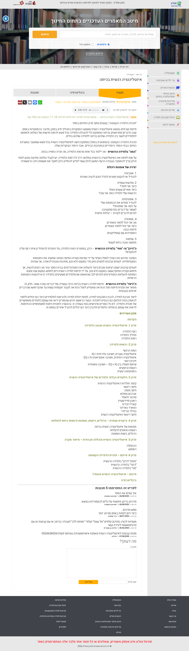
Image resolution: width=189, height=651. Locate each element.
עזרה (106, 67)
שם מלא (132, 582)
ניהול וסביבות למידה (57, 605)
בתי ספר (117, 605)
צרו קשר (97, 67)
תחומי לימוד (61, 621)
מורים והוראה (60, 600)
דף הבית (124, 67)
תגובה (133, 547)
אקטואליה (130, 74)
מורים (118, 632)
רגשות (58, 102)
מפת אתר (172, 621)
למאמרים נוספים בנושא (165, 142)
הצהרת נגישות (170, 627)
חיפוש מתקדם (94, 53)
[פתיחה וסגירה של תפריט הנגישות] (6, 19)
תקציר (120, 93)
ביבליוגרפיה (77, 93)
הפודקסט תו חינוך (81, 67)
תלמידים (62, 627)
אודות (114, 67)
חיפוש (45, 34)
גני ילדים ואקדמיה (113, 610)
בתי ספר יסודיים (71, 102)
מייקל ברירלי (123, 102)
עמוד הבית (171, 600)
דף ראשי (139, 74)
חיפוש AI (65, 67)
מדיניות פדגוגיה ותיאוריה (110, 627)
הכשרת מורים (115, 616)
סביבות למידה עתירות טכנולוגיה (53, 616)
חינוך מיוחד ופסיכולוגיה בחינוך (108, 621)
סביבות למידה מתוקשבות (55, 610)
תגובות (34, 93)
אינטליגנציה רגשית (91, 102)
